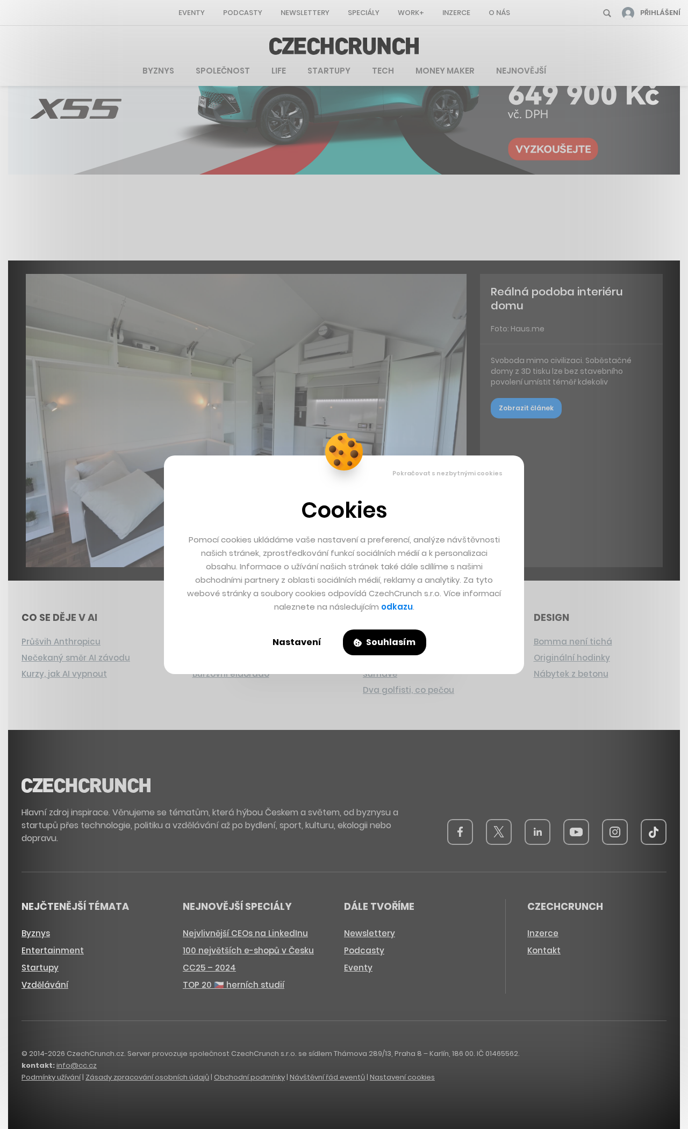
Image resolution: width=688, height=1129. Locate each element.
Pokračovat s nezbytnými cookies (447, 473)
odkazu (397, 606)
